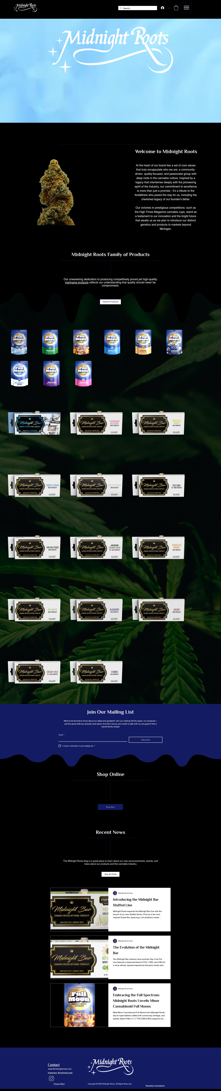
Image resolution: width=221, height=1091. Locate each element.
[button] (176, 7)
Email (61, 735)
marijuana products (77, 282)
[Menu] (186, 7)
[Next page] (121, 1032)
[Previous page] (99, 1032)
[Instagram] (51, 1078)
